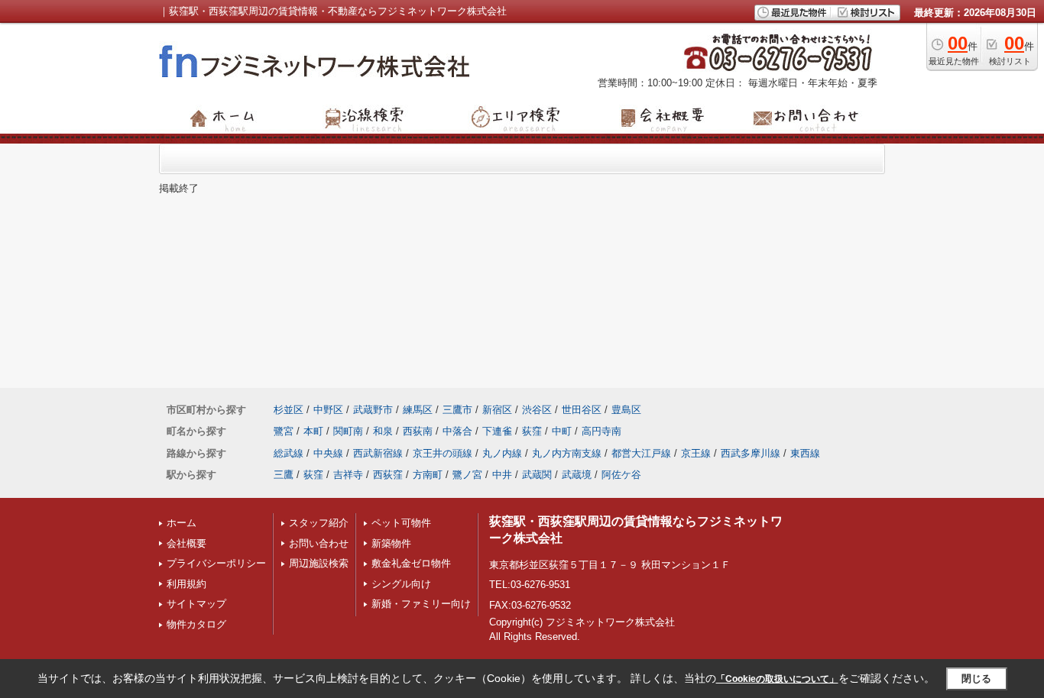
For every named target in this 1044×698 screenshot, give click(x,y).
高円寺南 (601, 431)
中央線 (328, 453)
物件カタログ (196, 624)
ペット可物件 (401, 522)
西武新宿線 (378, 453)
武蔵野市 (373, 409)
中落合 (457, 431)
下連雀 (497, 431)
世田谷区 (581, 409)
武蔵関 (537, 474)
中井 (502, 474)
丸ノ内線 (502, 453)
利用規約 (186, 584)
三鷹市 (457, 409)
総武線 (288, 453)
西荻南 (418, 431)
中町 (562, 431)
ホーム (181, 522)
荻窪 (532, 431)
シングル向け (401, 584)
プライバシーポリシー (216, 563)
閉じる (976, 678)
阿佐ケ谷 (621, 474)
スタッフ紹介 (319, 522)
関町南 (348, 431)
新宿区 (497, 409)
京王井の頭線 (442, 453)
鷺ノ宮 (467, 474)
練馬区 (418, 409)
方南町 (428, 474)
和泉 (383, 431)
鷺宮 (283, 431)
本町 (313, 431)
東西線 (805, 453)
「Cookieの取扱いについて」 (777, 679)
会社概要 (186, 543)
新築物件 (391, 543)
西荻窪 (388, 474)
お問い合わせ (319, 543)
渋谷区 (537, 409)
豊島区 (626, 409)
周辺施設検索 (319, 563)
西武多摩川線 (750, 453)
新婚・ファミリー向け (421, 603)
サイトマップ (196, 603)
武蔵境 (577, 474)
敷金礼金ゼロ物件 (411, 563)
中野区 (328, 409)
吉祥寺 (348, 474)
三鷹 (283, 474)
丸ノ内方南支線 (566, 453)
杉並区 (288, 409)
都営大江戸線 (641, 453)
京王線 (696, 453)
